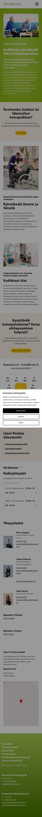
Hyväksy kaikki (21, 411)
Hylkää (21, 423)
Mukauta (21, 417)
